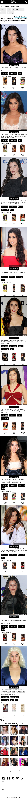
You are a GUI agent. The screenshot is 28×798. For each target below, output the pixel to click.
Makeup (15, 9)
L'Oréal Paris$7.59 (14, 714)
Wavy (14, 18)
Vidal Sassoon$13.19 (14, 363)
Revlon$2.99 (14, 155)
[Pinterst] (22, 780)
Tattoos (3, 13)
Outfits (3, 9)
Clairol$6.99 (5, 155)
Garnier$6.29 (22, 88)
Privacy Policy (4, 795)
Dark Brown (24, 16)
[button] (2, 2)
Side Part (25, 18)
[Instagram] (3, 780)
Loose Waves (10, 18)
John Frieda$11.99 (14, 294)
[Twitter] (17, 780)
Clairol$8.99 (22, 224)
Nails (22, 9)
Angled (13, 20)
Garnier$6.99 (5, 224)
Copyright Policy (11, 795)
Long (1, 20)
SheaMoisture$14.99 (5, 88)
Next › (2, 720)
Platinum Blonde (14, 697)
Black (23, 20)
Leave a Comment (14, 65)
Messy (9, 20)
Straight (5, 20)
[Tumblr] (13, 780)
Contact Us (8, 788)
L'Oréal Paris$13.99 (14, 88)
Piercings (10, 13)
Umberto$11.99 (22, 572)
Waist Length (17, 16)
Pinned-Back (18, 20)
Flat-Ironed (19, 18)
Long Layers (3, 18)
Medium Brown (4, 22)
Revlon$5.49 (22, 363)
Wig (16, 700)
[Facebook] (8, 780)
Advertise (3, 788)
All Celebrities (14, 769)
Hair (9, 9)
